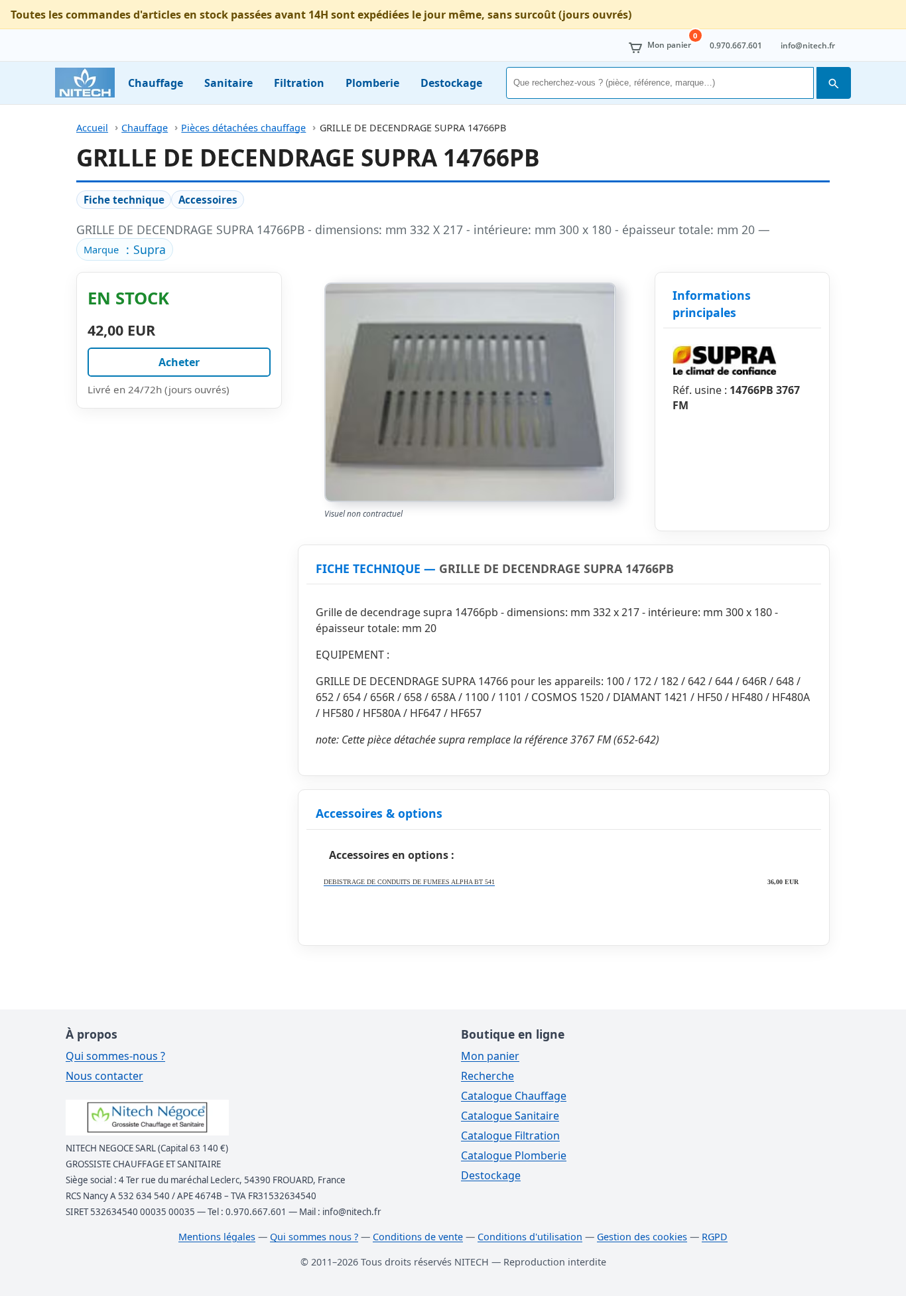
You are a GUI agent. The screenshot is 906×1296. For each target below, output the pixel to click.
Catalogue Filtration (510, 1135)
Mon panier (490, 1056)
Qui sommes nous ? (314, 1236)
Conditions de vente (418, 1236)
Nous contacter (104, 1076)
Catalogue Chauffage (513, 1095)
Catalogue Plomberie (513, 1155)
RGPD (715, 1236)
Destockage (451, 83)
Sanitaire (228, 83)
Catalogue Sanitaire (510, 1115)
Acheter (179, 362)
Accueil (92, 127)
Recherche (487, 1076)
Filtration (299, 83)
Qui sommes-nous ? (115, 1056)
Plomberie (372, 83)
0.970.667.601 (736, 45)
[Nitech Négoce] (85, 82)
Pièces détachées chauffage (243, 127)
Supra (149, 249)
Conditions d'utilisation (530, 1236)
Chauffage (155, 83)
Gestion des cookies (642, 1236)
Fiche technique (124, 199)
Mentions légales (216, 1236)
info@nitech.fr (808, 45)
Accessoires (207, 199)
